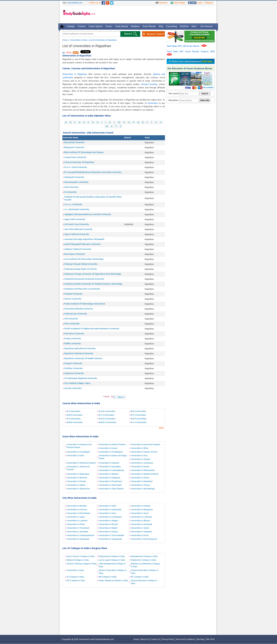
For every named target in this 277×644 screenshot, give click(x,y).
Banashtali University (74, 142)
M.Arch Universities (107, 419)
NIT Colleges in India (76, 580)
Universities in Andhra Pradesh (112, 444)
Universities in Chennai (77, 509)
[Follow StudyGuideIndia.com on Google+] (107, 2)
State (147, 138)
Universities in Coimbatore (110, 517)
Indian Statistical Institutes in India (113, 580)
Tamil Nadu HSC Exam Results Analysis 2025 (191, 51)
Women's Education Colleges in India (112, 571)
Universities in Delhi (75, 455)
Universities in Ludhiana (141, 517)
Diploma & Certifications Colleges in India (145, 565)
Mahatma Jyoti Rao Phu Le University (82, 289)
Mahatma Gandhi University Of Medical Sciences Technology (93, 284)
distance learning (149, 84)
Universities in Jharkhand (142, 463)
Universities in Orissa (140, 478)
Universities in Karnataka (110, 466)
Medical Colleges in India (78, 560)
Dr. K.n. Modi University (75, 167)
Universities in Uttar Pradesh (111, 489)
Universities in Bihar (139, 448)
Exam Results (149, 26)
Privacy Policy (168, 639)
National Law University (75, 314)
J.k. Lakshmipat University (76, 209)
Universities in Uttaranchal (78, 489)
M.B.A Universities (139, 419)
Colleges (71, 26)
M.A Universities (74, 419)
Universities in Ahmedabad (78, 513)
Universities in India (79, 40)
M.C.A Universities (139, 422)
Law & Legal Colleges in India (112, 560)
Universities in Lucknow (77, 520)
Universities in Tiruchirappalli (111, 535)
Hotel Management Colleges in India (112, 565)
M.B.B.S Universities (107, 422)
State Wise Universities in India (80, 436)
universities (152, 103)
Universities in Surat (139, 513)
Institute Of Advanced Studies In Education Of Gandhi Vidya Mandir (93, 198)
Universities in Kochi (140, 535)
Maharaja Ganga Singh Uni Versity (80, 269)
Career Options (96, 26)
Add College (179, 2)
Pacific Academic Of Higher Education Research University (91, 329)
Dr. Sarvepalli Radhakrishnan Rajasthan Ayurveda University (93, 172)
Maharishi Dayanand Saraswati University (84, 279)
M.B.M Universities (75, 422)
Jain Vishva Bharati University (78, 229)
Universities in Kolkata (140, 506)
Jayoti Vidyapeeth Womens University (82, 244)
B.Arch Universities (107, 411)
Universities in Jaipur (76, 517)
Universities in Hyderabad (110, 509)
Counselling (171, 26)
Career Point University (75, 157)
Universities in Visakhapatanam (80, 535)
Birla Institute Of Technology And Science (83, 152)
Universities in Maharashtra (143, 470)
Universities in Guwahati (141, 524)
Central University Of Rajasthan (79, 162)
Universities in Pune (107, 513)
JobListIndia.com (74, 3)
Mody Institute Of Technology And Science (84, 304)
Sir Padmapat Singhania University (80, 378)
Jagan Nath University (74, 219)
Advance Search (155, 34)
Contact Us (155, 639)
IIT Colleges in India (75, 577)
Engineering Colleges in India (112, 556)
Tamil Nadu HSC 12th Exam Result (183, 46)
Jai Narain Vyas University (76, 224)
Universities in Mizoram (77, 478)
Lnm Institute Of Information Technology (84, 259)
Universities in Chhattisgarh (111, 452)
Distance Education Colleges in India (144, 571)
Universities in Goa (139, 455)
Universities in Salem (140, 528)
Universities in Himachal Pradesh (81, 463)
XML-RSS (210, 639)
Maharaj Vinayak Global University (80, 264)
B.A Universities (73, 411)
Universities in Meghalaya (78, 474)
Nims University (72, 324)
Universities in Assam (108, 448)
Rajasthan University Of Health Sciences (83, 358)
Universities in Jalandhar (77, 532)
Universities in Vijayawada (110, 539)
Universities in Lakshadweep (111, 470)
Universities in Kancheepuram (144, 539)
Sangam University (73, 363)
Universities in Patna (76, 524)
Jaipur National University (76, 234)
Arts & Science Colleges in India (81, 556)
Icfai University (71, 187)
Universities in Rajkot (108, 528)
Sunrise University (73, 388)
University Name (70, 138)
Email (68, 52)
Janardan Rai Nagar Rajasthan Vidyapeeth (84, 239)
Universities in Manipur (109, 474)
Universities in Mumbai (77, 506)
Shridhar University (73, 368)
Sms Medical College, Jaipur (77, 383)
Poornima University (74, 333)
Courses (82, 26)
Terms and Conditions (185, 639)
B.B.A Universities (138, 411)
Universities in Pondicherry (110, 481)
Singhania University (74, 373)
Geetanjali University (74, 177)
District (127, 138)
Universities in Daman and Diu (144, 452)
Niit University (71, 319)
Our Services (207, 26)
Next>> (121, 397)
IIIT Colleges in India (140, 577)
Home (65, 40)
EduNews (135, 26)
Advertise (162, 2)
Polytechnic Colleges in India (143, 560)
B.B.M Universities (75, 415)
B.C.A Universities (106, 415)
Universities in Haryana (109, 463)
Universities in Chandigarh (78, 452)
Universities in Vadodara (141, 532)
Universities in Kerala (140, 466)
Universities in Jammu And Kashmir (78, 468)
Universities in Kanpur (108, 532)
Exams (109, 26)
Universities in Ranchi (108, 524)
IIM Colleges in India (108, 577)
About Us (145, 639)
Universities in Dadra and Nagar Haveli (113, 457)
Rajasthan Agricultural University (80, 348)
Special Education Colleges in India (144, 582)
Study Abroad (121, 26)
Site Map (200, 639)
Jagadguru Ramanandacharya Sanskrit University (87, 214)
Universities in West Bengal (143, 489)
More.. (194, 26)
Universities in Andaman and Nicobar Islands (79, 446)
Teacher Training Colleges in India (82, 564)
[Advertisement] (156, 14)
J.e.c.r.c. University (73, 204)
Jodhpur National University (77, 249)
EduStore (184, 26)
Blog (161, 26)
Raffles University (72, 343)
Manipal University (73, 294)
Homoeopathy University (76, 182)
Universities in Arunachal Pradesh (145, 444)
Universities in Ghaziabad (78, 539)
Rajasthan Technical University (78, 353)
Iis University (70, 192)
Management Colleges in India (144, 556)
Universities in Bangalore (142, 509)
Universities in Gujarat (140, 459)
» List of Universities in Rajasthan (102, 40)
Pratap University (72, 338)
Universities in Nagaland (109, 478)
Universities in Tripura (140, 485)
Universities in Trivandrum (78, 528)
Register (209, 2)
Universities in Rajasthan (74, 74)
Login (199, 2)
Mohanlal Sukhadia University (78, 309)
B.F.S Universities (138, 415)
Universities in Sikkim (76, 485)
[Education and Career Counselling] (191, 32)
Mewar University (72, 299)
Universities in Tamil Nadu (110, 485)
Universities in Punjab (76, 481)
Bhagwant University (74, 147)
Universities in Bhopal (140, 520)
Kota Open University (74, 254)
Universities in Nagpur (108, 520)
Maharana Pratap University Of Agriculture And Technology (92, 274)
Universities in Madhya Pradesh (145, 474)
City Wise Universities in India (79, 497)
